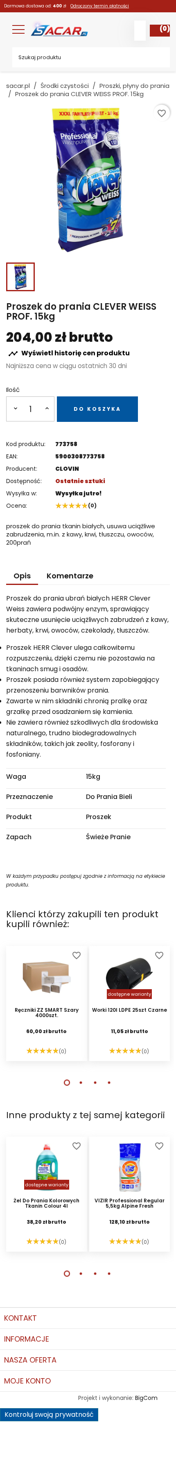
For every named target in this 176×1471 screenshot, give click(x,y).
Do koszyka (97, 408)
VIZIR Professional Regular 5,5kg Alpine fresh (130, 1203)
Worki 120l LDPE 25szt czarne (129, 1010)
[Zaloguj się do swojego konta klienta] (140, 31)
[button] (67, 1083)
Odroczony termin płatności (99, 6)
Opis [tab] (22, 576)
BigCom (146, 1398)
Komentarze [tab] (70, 576)
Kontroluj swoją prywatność (49, 1414)
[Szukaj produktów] (157, 57)
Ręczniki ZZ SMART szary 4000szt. (47, 1013)
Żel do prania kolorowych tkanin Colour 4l (46, 1203)
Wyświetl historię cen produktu (69, 353)
